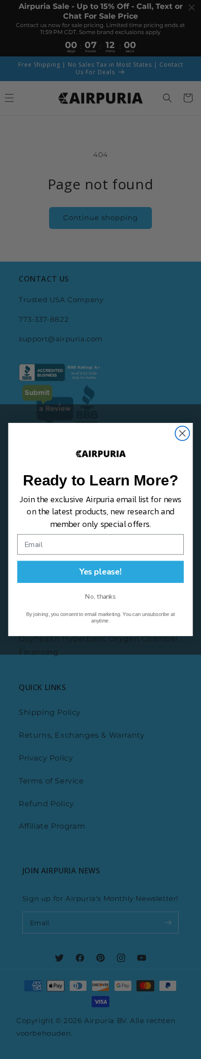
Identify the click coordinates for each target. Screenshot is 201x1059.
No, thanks (100, 596)
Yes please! (100, 571)
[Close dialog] (182, 433)
